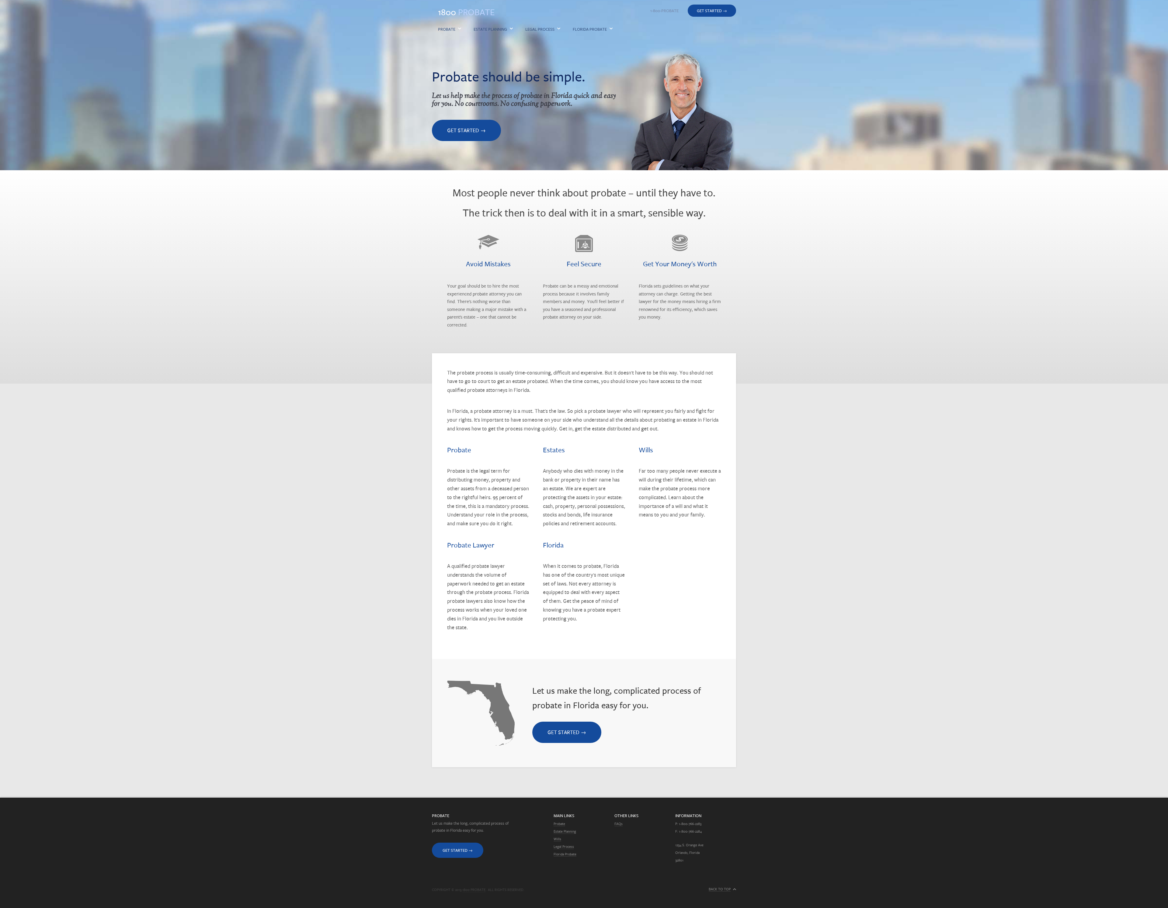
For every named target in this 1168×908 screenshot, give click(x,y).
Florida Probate (590, 29)
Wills (557, 839)
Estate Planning (490, 29)
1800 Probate (473, 889)
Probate (466, 12)
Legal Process (539, 29)
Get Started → (712, 10)
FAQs (618, 823)
